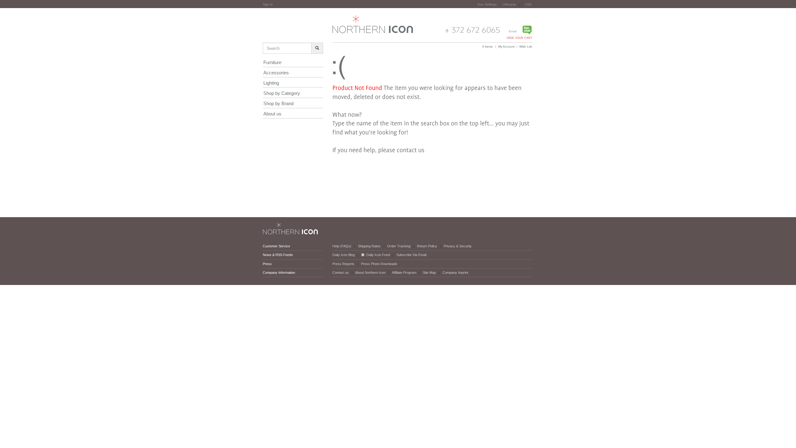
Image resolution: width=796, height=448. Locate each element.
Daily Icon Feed (378, 255)
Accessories (276, 72)
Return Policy (427, 246)
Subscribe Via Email (411, 255)
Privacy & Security (458, 246)
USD (528, 4)
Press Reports (343, 264)
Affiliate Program (404, 272)
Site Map (429, 272)
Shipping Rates (369, 246)
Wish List (525, 46)
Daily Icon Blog (343, 255)
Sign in (268, 4)
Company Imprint (455, 272)
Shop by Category (281, 93)
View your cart (519, 38)
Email (512, 31)
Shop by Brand (278, 103)
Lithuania (509, 4)
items (487, 46)
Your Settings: (487, 4)
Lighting (271, 83)
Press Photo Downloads (379, 264)
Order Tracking (398, 246)
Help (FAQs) (341, 246)
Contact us (340, 272)
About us (272, 113)
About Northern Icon (370, 272)
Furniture (272, 62)
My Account (506, 46)
